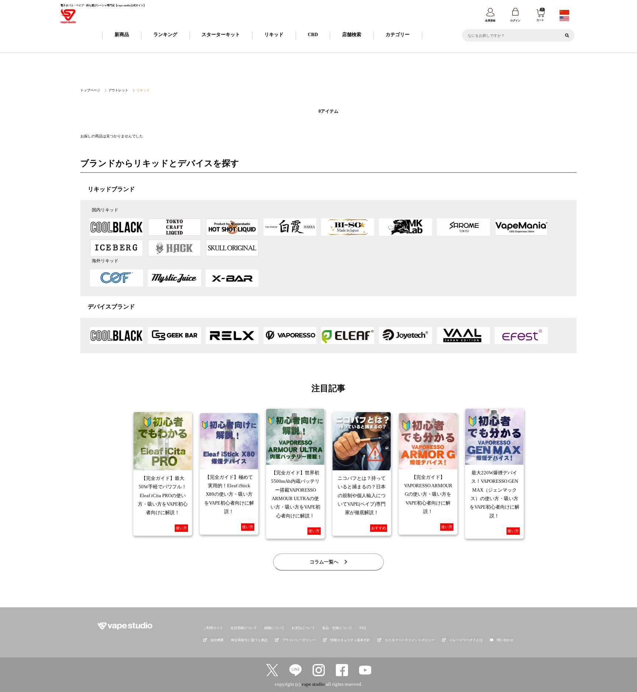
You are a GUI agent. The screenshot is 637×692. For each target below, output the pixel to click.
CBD (313, 34)
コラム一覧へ (325, 562)
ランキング (165, 34)
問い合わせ (505, 640)
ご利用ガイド (213, 628)
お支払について (303, 628)
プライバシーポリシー (299, 640)
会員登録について (243, 628)
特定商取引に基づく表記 (249, 640)
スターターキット (221, 34)
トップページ (90, 90)
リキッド (273, 34)
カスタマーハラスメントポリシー (410, 640)
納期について (274, 628)
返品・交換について (337, 628)
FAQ (362, 628)
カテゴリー (398, 34)
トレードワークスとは (466, 640)
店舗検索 (351, 34)
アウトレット (118, 90)
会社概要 (217, 640)
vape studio (313, 684)
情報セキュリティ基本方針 (350, 640)
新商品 (122, 34)
